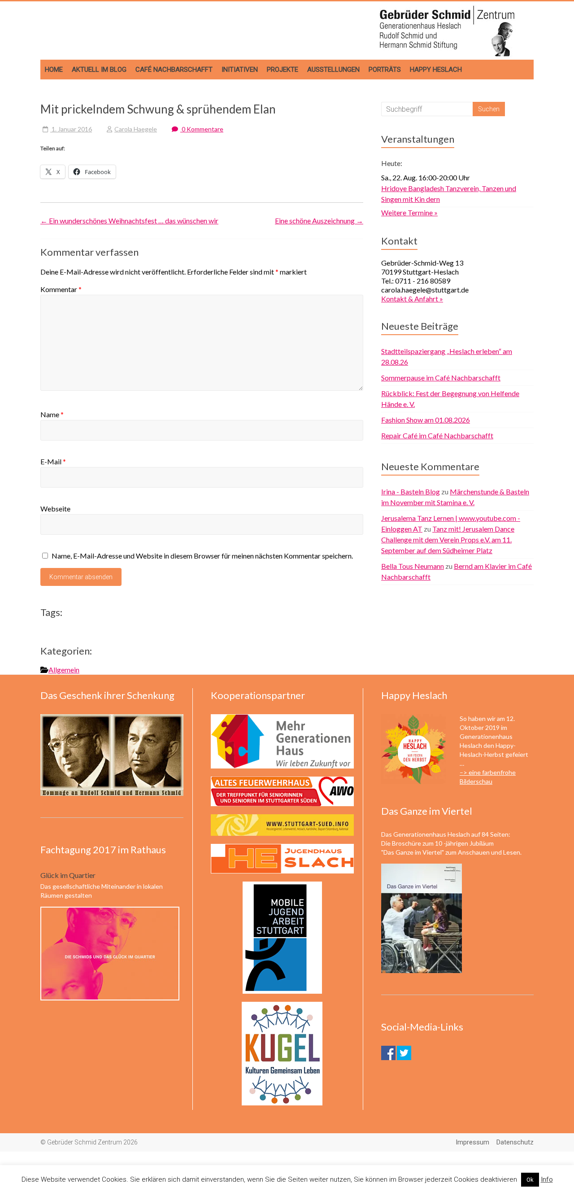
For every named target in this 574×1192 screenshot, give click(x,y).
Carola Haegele (135, 129)
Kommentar (61, 289)
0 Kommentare (201, 129)
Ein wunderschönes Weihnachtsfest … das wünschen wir (129, 220)
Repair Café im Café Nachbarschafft (437, 435)
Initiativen (240, 69)
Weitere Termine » (409, 212)
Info (547, 1179)
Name (52, 414)
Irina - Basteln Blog (410, 491)
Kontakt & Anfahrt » (412, 298)
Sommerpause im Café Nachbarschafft (440, 377)
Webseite (55, 508)
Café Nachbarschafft (174, 69)
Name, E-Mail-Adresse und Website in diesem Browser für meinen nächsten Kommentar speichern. (202, 555)
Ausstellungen (333, 69)
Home (54, 69)
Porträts (385, 69)
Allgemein (63, 669)
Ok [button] (530, 1179)
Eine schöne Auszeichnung (319, 220)
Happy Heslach (436, 69)
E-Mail (53, 461)
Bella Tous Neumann (412, 566)
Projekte (282, 69)
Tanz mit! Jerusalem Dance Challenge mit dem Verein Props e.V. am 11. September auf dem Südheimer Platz (447, 539)
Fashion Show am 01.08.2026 (425, 419)
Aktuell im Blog (99, 69)
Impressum (472, 1142)
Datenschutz (515, 1142)
